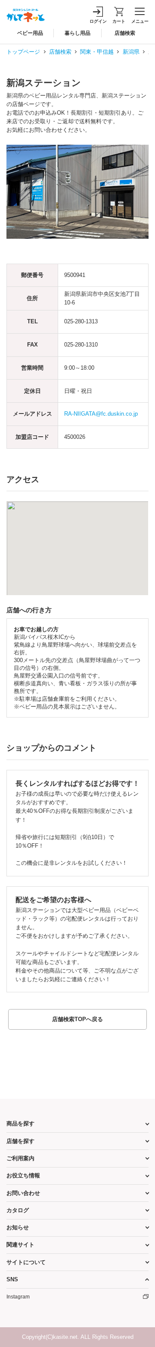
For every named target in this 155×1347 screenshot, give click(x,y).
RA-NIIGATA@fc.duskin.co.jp (101, 413)
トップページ (23, 52)
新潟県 (131, 52)
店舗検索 (60, 52)
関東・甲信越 (97, 52)
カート (118, 21)
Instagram (18, 1296)
